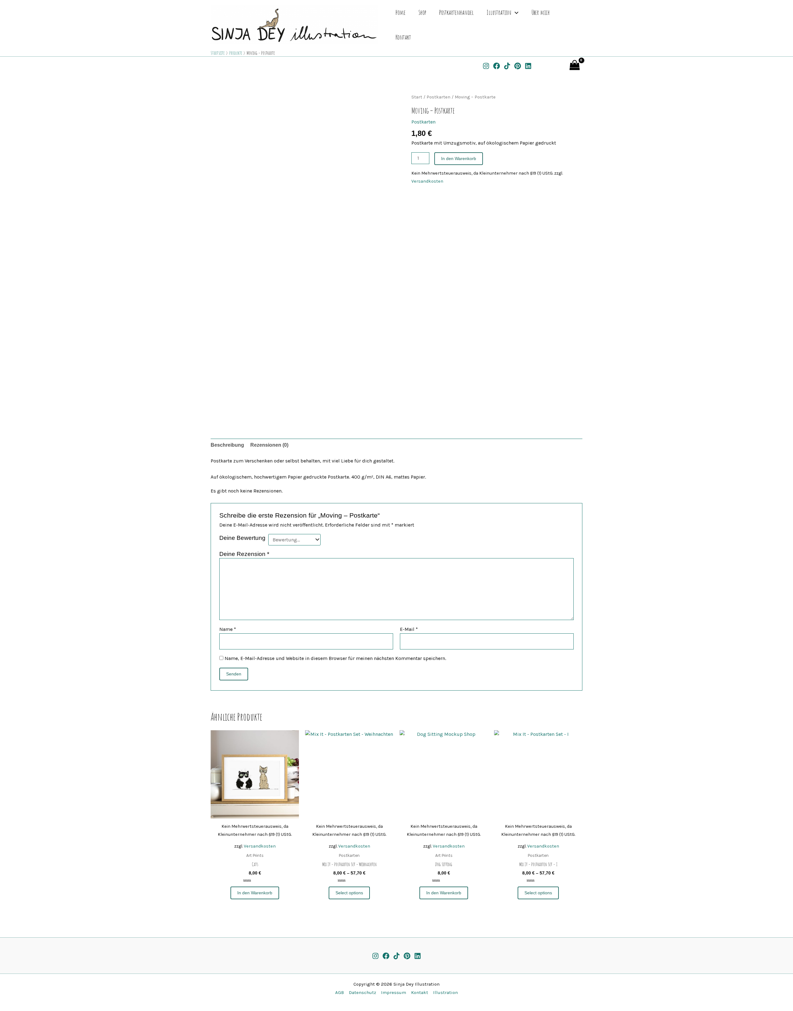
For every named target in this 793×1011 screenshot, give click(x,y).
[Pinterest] (517, 66)
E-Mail (409, 629)
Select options (349, 892)
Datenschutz (361, 992)
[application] (515, 12)
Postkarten (438, 97)
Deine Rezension (244, 554)
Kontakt (403, 37)
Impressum (392, 992)
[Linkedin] (528, 66)
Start (416, 97)
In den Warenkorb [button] (254, 892)
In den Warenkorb (458, 158)
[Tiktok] (396, 955)
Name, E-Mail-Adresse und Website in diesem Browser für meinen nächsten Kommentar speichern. (335, 658)
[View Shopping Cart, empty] (560, 65)
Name (227, 629)
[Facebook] (496, 66)
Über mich (541, 12)
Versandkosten (427, 181)
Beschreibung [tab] (227, 445)
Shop (422, 12)
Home (400, 12)
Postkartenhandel (456, 12)
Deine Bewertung (242, 538)
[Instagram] (486, 66)
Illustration (499, 12)
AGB (339, 992)
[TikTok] (507, 66)
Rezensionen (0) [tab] (269, 445)
